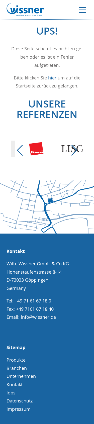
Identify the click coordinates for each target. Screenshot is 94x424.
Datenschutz (20, 401)
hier (52, 78)
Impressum (19, 409)
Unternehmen (21, 376)
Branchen (17, 368)
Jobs (11, 393)
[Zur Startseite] (25, 9)
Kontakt (15, 384)
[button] (20, 150)
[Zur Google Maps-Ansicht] (47, 232)
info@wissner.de (38, 317)
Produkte (16, 360)
